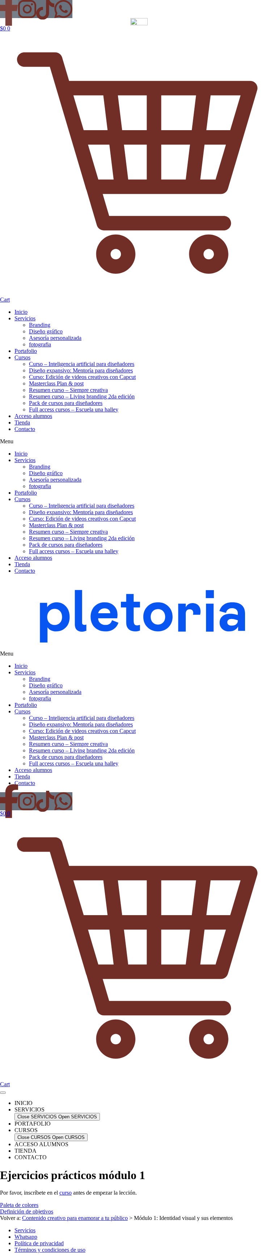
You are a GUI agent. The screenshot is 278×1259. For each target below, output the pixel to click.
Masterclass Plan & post (56, 383)
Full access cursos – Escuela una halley (73, 409)
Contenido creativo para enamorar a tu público (75, 1218)
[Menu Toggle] (3, 1093)
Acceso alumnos (33, 416)
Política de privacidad (39, 1243)
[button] (139, 441)
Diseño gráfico (46, 331)
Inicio (21, 312)
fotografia (40, 344)
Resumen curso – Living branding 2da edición (82, 396)
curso (65, 1193)
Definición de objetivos (26, 1211)
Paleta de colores (19, 1205)
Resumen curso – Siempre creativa (68, 390)
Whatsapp (25, 1237)
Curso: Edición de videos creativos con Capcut (82, 377)
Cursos (22, 357)
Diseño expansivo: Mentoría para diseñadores (81, 370)
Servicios (24, 318)
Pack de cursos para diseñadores (65, 403)
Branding (39, 325)
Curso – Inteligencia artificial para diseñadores (81, 364)
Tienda (22, 422)
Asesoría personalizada (55, 338)
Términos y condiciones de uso (49, 1250)
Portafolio (25, 351)
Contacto (24, 429)
